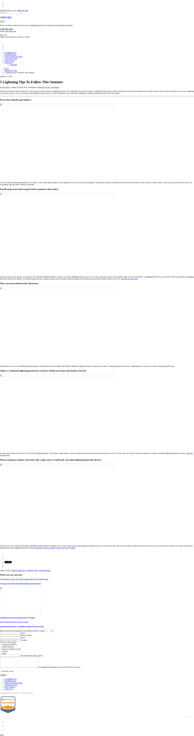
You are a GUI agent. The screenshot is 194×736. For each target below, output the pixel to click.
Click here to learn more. (129, 279)
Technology (55, 87)
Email (23, 638)
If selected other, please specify (32, 656)
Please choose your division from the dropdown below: (19, 631)
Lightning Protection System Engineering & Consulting (17, 617)
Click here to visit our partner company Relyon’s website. (55, 548)
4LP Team (6, 87)
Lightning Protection (18, 570)
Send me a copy (8, 671)
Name (23, 633)
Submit (3, 675)
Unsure (4, 651)
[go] (22, 13)
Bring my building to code (11, 649)
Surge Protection (45, 570)
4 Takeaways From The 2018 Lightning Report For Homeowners (20, 583)
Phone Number (26, 635)
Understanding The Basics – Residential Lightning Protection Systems (22, 626)
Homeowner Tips (44, 87)
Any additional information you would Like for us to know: (60, 667)
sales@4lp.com (10, 31)
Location (24, 640)
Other (4, 653)
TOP (1, 735)
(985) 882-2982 (22, 11)
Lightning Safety (32, 570)
